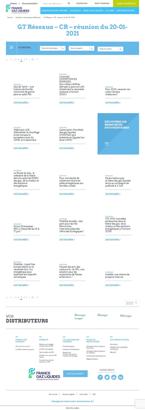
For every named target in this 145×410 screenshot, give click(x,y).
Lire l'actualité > (21, 102)
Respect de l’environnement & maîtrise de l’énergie (70, 354)
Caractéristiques (68, 346)
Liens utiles (84, 394)
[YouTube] (114, 376)
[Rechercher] (68, 3)
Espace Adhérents (126, 3)
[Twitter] (107, 376)
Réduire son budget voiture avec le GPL (46, 345)
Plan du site (53, 394)
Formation (81, 3)
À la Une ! (110, 10)
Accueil (9, 17)
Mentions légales (68, 394)
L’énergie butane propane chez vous (95, 347)
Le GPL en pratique (46, 349)
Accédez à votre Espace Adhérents (28, 17)
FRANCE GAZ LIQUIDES (93, 10)
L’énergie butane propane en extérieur (95, 352)
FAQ (94, 394)
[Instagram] (100, 376)
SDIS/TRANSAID (102, 3)
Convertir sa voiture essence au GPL (46, 361)
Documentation (30, 3)
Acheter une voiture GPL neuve (48, 356)
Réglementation (92, 359)
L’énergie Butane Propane (54, 10)
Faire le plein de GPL (46, 352)
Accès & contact (75, 373)
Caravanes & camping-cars (96, 356)
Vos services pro (125, 10)
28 (32, 59)
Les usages (75, 10)
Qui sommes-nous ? (23, 346)
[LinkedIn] (120, 376)
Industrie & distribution (71, 349)
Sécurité (113, 352)
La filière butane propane (25, 349)
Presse (13, 3)
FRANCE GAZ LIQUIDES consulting (118, 348)
